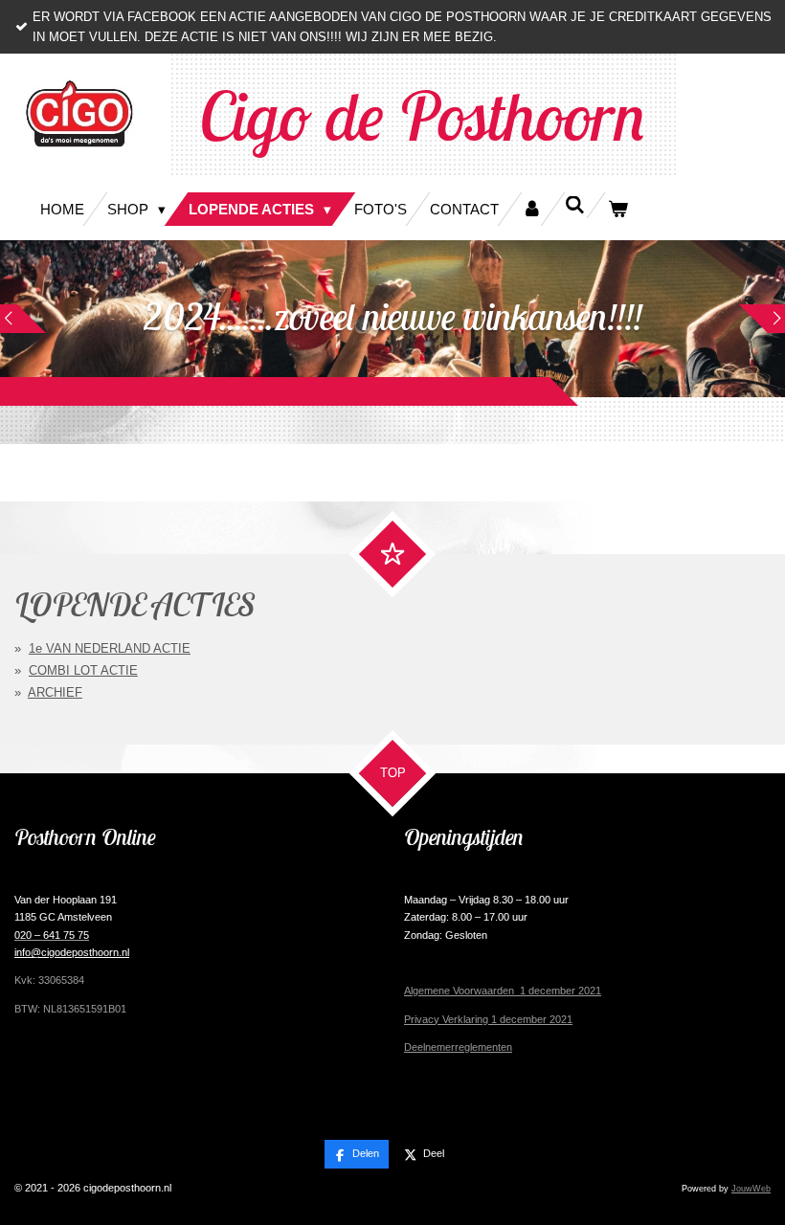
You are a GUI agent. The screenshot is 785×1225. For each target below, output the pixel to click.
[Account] (531, 209)
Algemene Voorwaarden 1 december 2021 (502, 990)
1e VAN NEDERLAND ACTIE (110, 648)
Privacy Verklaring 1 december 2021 (488, 1019)
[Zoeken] (574, 205)
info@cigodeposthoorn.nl (71, 952)
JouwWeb (751, 1188)
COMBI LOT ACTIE (83, 670)
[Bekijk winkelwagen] (617, 209)
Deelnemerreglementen (458, 1047)
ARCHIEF (55, 692)
